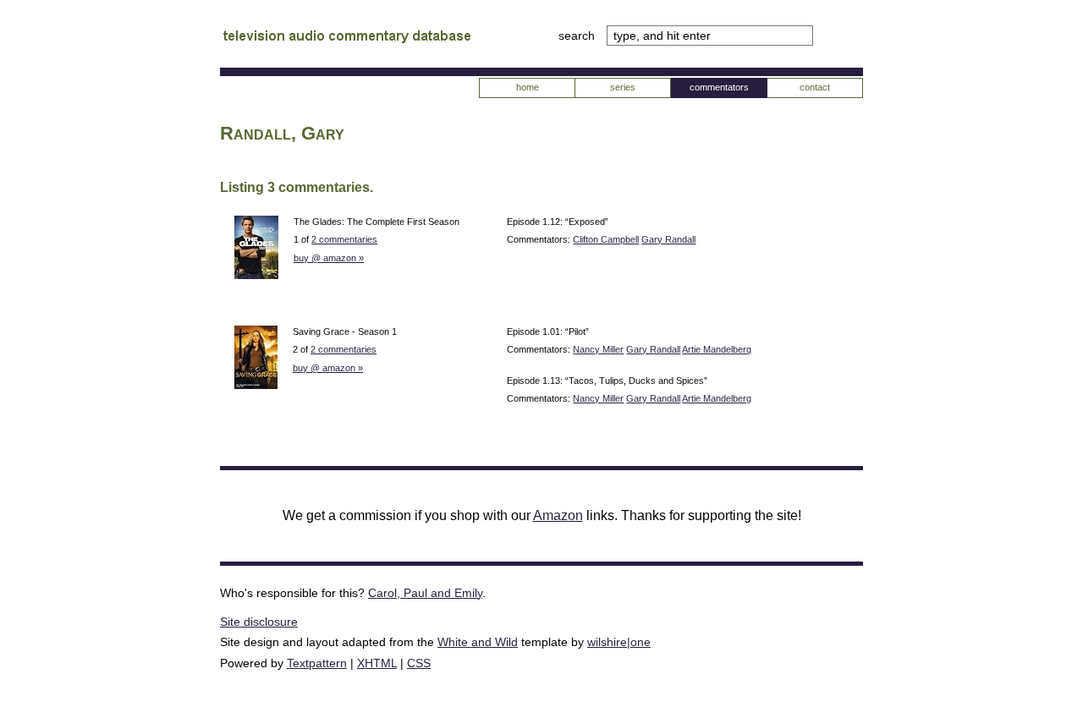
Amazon (558, 515)
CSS (419, 663)
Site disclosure (259, 621)
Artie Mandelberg (716, 349)
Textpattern (317, 663)
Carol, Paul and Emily (425, 593)
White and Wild (477, 642)
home (527, 87)
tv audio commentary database (347, 38)
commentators (719, 87)
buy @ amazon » (329, 258)
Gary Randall (668, 239)
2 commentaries (344, 239)
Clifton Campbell (606, 239)
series (622, 87)
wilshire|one (619, 642)
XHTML (377, 663)
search (578, 35)
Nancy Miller (598, 349)
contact (815, 87)
